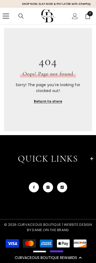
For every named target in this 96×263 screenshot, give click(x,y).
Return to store (48, 101)
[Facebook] (34, 187)
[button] (48, 257)
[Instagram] (48, 187)
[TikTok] (62, 187)
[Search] (21, 16)
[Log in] (75, 16)
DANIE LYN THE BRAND (50, 229)
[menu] (6, 16)
